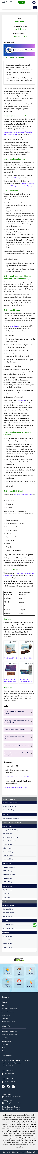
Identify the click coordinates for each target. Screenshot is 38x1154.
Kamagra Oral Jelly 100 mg (10, 830)
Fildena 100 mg (7, 834)
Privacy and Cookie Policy (9, 1031)
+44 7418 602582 (9, 1082)
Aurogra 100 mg (7, 844)
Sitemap (4, 1051)
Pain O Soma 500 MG (26, 658)
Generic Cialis (6, 864)
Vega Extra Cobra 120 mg (10, 837)
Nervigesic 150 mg (8, 913)
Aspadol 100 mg (7, 936)
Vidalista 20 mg (7, 871)
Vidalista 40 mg (7, 882)
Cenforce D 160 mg (8, 810)
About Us (4, 1002)
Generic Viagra (6, 826)
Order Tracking (6, 1015)
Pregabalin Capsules (8, 905)
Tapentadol (5, 933)
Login (21, 2)
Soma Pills (5, 921)
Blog (3, 1005)
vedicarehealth (18, 1152)
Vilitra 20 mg (6, 897)
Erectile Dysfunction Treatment (11, 823)
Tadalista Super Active (9, 874)
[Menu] (35, 8)
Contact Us (5, 1018)
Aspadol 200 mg (7, 940)
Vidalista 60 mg (7, 878)
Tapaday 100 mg (7, 944)
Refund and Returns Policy (9, 1035)
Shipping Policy (6, 1041)
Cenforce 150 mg (8, 855)
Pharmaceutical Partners (8, 1022)
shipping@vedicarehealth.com (13, 1103)
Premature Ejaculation (8, 799)
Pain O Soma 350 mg (9, 928)
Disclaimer (5, 1044)
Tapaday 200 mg (7, 947)
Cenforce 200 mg (8, 859)
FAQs (3, 1048)
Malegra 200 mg (7, 848)
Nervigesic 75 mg (8, 909)
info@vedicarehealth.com (12, 1109)
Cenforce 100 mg (8, 852)
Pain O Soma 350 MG (10, 658)
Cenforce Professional (9, 841)
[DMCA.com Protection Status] (19, 959)
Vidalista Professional (9, 867)
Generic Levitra (7, 886)
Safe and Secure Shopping (9, 1009)
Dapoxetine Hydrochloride (10, 803)
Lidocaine (5, 814)
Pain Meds (5, 902)
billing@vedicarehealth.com (12, 1097)
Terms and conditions (8, 1012)
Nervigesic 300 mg (8, 916)
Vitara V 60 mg (7, 890)
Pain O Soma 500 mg (9, 924)
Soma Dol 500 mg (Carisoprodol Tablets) (26, 680)
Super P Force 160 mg (9, 806)
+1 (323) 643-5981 (9, 1074)
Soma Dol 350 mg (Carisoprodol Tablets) (10, 680)
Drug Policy (5, 1038)
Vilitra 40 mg (6, 894)
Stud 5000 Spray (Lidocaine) (11, 818)
